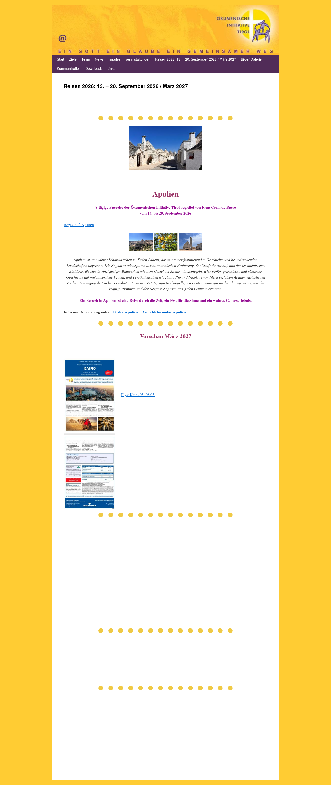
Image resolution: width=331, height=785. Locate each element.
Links (111, 68)
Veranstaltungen (137, 59)
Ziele (73, 59)
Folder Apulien (125, 312)
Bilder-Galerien (252, 59)
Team (85, 59)
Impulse (114, 59)
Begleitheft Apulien (79, 224)
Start (60, 59)
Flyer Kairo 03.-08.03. (138, 394)
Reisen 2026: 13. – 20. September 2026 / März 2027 (195, 59)
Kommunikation (69, 68)
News (99, 59)
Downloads (94, 68)
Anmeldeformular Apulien (164, 312)
